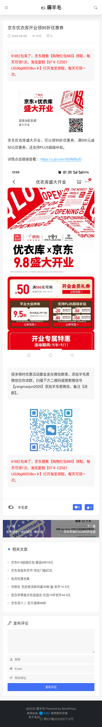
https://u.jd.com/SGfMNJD (61, 158)
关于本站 (34, 717)
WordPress (69, 708)
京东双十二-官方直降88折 (28, 603)
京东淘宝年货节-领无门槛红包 (31, 570)
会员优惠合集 (20, 578)
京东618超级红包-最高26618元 (32, 562)
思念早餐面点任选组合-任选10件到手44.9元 (41, 595)
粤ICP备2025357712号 (59, 719)
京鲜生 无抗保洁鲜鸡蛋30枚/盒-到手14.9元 (40, 586)
